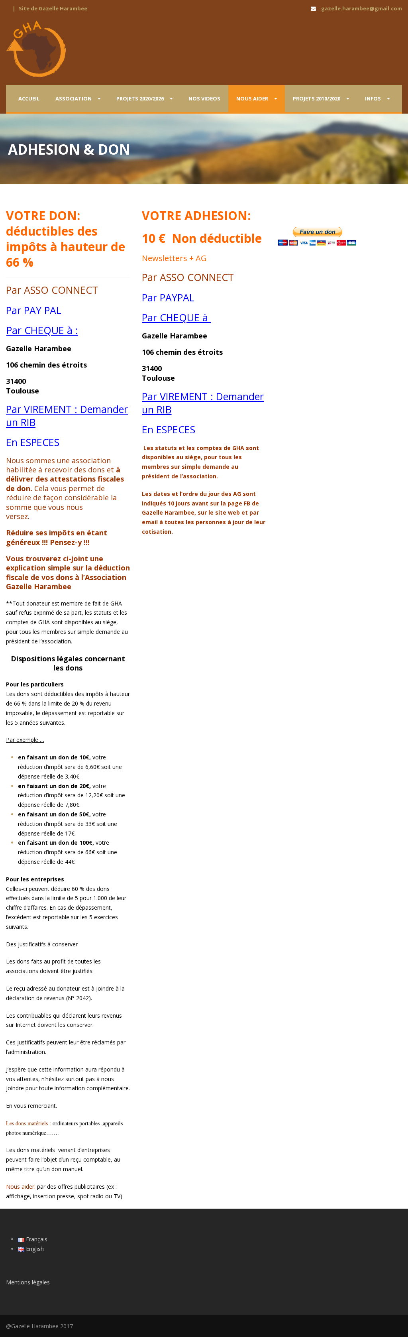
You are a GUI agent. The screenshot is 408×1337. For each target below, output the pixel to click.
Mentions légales (28, 1282)
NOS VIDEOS (204, 98)
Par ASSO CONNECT (52, 290)
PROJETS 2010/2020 (316, 98)
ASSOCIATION (73, 98)
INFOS (373, 98)
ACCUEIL (28, 98)
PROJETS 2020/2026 (140, 98)
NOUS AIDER (252, 98)
